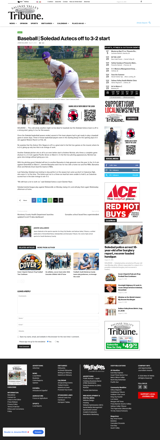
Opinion (35, 383)
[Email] (55, 200)
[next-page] (22, 281)
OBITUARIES (62, 366)
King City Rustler (117, 397)
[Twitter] (39, 200)
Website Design (88, 400)
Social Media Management (92, 407)
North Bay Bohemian (118, 380)
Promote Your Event (65, 390)
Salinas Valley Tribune (118, 406)
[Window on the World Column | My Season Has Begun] (110, 300)
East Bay (114, 426)
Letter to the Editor (14, 400)
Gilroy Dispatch (116, 390)
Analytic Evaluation (90, 412)
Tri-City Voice (115, 411)
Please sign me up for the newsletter (32, 342)
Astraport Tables (64, 402)
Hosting (86, 403)
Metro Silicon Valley (118, 377)
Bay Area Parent (116, 419)
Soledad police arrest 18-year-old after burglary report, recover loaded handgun (121, 251)
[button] (144, 23)
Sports (20, 32)
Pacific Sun (115, 382)
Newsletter (11, 395)
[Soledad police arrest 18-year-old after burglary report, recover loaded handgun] (124, 234)
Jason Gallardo (22, 43)
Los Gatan (114, 399)
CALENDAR (62, 380)
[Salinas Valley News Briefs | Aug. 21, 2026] (110, 311)
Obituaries (61, 368)
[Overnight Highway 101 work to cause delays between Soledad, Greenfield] (110, 288)
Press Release (12, 402)
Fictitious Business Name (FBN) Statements (92, 382)
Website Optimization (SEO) (93, 405)
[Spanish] (40, 2)
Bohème (114, 421)
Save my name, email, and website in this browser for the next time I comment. (49, 337)
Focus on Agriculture (40, 398)
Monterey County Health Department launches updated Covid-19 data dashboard (35, 216)
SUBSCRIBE (11, 387)
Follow (135, 170)
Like (136, 165)
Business (36, 378)
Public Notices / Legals (91, 378)
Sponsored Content (90, 410)
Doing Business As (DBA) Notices (92, 386)
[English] (37, 2)
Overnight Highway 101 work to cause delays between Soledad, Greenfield (130, 287)
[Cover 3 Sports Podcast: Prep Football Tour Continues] (30, 261)
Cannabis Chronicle (118, 423)
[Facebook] (141, 1)
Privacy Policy (12, 404)
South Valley (115, 428)
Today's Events (63, 385)
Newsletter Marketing (91, 414)
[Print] (61, 200)
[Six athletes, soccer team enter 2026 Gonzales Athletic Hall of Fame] (58, 261)
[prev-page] (18, 281)
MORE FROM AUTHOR (46, 248)
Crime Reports (38, 380)
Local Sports (37, 406)
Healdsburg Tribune (118, 392)
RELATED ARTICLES (27, 248)
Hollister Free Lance (118, 394)
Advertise (36, 368)
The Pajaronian (116, 408)
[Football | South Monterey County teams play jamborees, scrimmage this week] (86, 261)
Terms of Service (13, 407)
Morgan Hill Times (117, 401)
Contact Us (11, 397)
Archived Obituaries (65, 370)
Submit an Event (64, 387)
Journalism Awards (145, 370)
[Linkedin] (44, 200)
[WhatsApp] (50, 200)
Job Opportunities (144, 368)
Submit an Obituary (65, 375)
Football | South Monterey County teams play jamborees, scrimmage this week (85, 274)
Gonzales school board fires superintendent (82, 215)
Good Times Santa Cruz (119, 375)
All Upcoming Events (65, 383)
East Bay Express (117, 373)
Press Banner (115, 404)
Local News (37, 376)
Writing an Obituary (65, 373)
